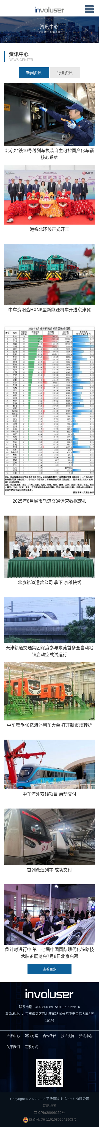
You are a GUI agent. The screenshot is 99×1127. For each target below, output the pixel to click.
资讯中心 (85, 1036)
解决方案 (31, 1036)
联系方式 (31, 1047)
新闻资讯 (34, 73)
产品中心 (13, 1036)
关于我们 (13, 1047)
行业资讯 (65, 73)
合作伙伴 (49, 1036)
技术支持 (67, 1036)
